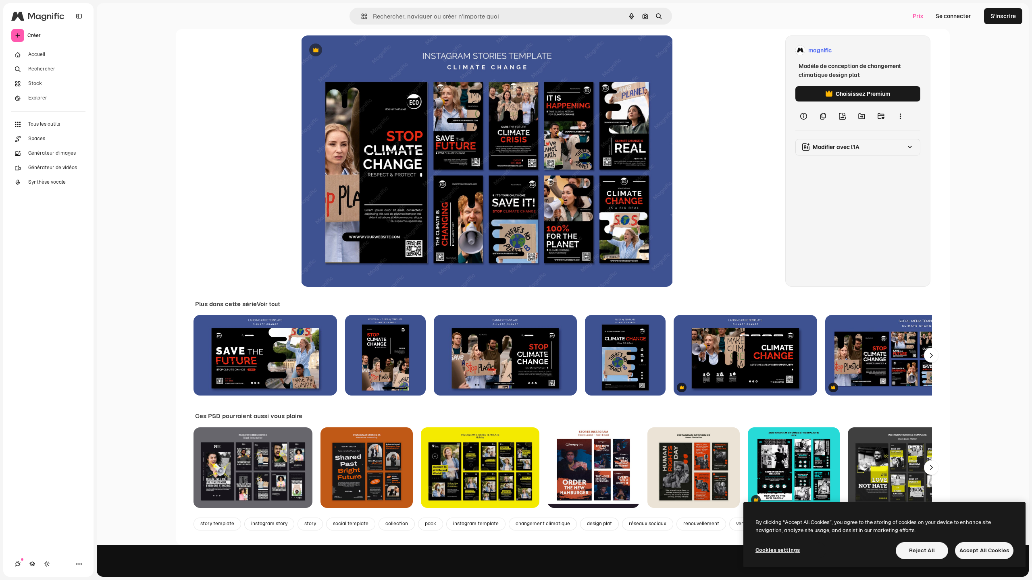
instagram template (476, 523)
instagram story (269, 523)
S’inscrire (1003, 16)
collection (396, 523)
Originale (354, 50)
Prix (918, 16)
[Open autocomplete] (361, 16)
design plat (599, 523)
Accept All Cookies (984, 550)
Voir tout (268, 304)
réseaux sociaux (647, 523)
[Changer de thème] (46, 563)
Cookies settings (777, 550)
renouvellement (701, 523)
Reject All (922, 550)
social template (350, 523)
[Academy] (32, 563)
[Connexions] (17, 563)
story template (217, 523)
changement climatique (543, 523)
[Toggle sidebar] (79, 16)
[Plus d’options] (900, 116)
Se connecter (953, 16)
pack (430, 523)
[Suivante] (931, 355)
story (310, 523)
